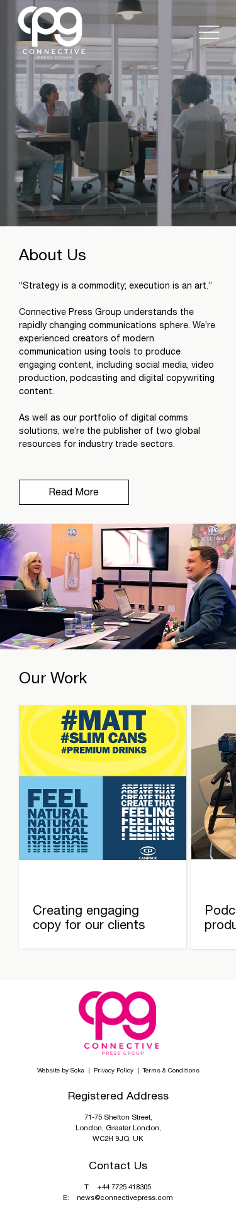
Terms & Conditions (171, 1070)
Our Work (53, 677)
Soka (77, 1070)
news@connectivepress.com (125, 1197)
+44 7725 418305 (124, 1186)
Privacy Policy (114, 1070)
